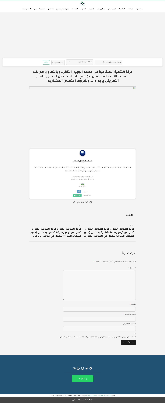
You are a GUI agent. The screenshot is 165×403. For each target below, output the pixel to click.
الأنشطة (74, 9)
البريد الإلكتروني (129, 314)
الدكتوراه (121, 9)
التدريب (83, 9)
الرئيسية (139, 9)
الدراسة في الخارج (62, 9)
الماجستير (112, 9)
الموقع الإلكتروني (129, 324)
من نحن (51, 9)
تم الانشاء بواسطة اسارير (82, 400)
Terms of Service (105, 395)
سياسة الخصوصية (29, 9)
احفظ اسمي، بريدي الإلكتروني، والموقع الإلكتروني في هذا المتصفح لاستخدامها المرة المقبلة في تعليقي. (97, 337)
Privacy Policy (91, 395)
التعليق (132, 268)
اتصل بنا (42, 9)
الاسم (133, 304)
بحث (46, 62)
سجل (78, 195)
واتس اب (82, 378)
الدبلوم (91, 9)
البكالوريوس (101, 9)
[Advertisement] (82, 35)
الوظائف (130, 9)
